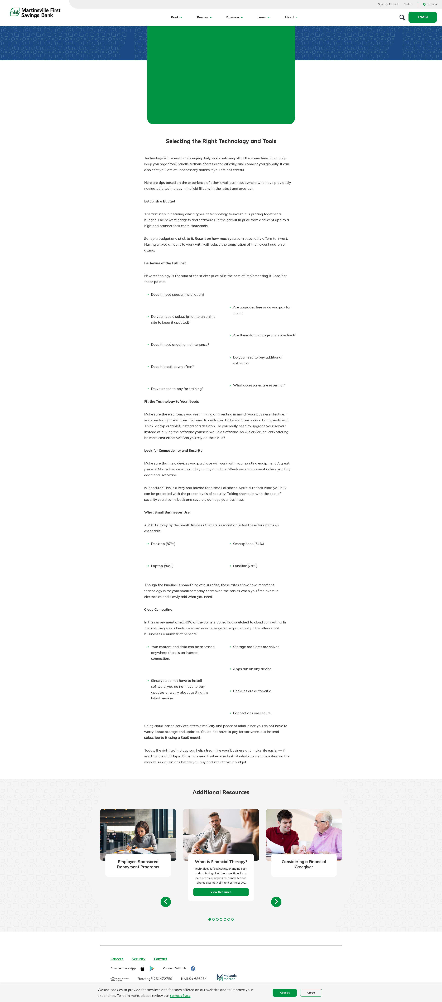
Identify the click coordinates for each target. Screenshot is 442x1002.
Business (232, 17)
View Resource (220, 892)
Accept (285, 992)
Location (431, 4)
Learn (261, 17)
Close (311, 992)
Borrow (202, 17)
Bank (175, 17)
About (289, 17)
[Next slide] (276, 902)
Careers (116, 959)
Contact (408, 4)
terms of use (180, 995)
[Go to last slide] (166, 902)
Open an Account (388, 4)
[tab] (209, 919)
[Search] (402, 17)
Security (138, 959)
